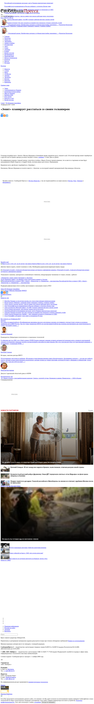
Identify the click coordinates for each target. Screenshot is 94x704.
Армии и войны (9, 43)
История (7, 63)
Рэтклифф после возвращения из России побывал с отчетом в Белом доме (27, 6)
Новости (7, 69)
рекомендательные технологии (38, 682)
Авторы (6, 75)
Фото (6, 72)
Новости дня (5, 298)
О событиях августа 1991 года (10, 340)
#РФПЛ (24, 290)
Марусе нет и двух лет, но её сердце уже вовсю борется (54, 263)
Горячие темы (5, 85)
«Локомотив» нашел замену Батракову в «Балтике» (17, 278)
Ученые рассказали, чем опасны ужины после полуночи (23, 309)
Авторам (7, 629)
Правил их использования (76, 641)
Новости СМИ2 (6, 560)
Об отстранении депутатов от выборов (13, 358)
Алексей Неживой (6, 334)
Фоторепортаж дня (7, 376)
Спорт (6, 48)
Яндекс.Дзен (72, 181)
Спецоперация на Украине (12, 90)
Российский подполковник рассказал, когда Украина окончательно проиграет (28, 3)
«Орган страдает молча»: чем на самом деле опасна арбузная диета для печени (29, 16)
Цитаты (6, 79)
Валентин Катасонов (65, 25)
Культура (7, 59)
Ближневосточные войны (12, 91)
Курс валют (8, 96)
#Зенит (6, 290)
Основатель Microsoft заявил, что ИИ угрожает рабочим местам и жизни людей (31, 307)
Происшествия (9, 56)
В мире (6, 51)
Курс (2, 18)
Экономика (7, 41)
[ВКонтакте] (2, 116)
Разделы (3, 66)
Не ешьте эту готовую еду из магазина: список (20, 539)
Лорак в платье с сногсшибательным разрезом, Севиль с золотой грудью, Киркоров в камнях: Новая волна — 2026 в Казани (42, 378)
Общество (7, 40)
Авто (6, 46)
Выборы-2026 (8, 95)
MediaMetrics (7, 182)
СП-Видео (7, 74)
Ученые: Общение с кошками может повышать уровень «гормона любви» (27, 26)
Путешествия (8, 44)
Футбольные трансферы (13, 103)
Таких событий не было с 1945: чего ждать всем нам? (26, 553)
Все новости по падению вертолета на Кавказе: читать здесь (28, 558)
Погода (6, 61)
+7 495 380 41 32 (9, 679)
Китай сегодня (9, 100)
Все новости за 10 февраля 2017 (11, 319)
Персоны (7, 80)
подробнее (37, 702)
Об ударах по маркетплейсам (10, 322)
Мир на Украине (9, 93)
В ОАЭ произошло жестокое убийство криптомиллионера (28, 547)
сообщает (41, 157)
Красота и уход (9, 98)
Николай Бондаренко (7, 370)
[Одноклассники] (4, 116)
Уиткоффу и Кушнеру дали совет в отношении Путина (23, 316)
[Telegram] (7, 116)
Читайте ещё (5, 262)
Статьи (6, 70)
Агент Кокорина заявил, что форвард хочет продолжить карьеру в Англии (24, 279)
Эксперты (7, 77)
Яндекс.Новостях (34, 181)
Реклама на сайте (9, 628)
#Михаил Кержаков (15, 290)
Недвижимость (9, 54)
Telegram (79, 181)
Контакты (7, 631)
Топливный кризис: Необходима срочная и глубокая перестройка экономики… (33, 25)
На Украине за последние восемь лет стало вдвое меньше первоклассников (29, 301)
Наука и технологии (10, 58)
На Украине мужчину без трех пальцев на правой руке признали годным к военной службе (35, 312)
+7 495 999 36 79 (9, 671)
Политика (7, 38)
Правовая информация (11, 626)
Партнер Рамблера (6, 694)
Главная (6, 36)
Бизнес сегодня (9, 53)
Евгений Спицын (6, 352)
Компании (7, 82)
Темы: (6, 88)
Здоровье (7, 49)
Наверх (3, 685)
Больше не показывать (48, 702)
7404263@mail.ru (10, 677)
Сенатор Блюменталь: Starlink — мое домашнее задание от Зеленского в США (30, 314)
